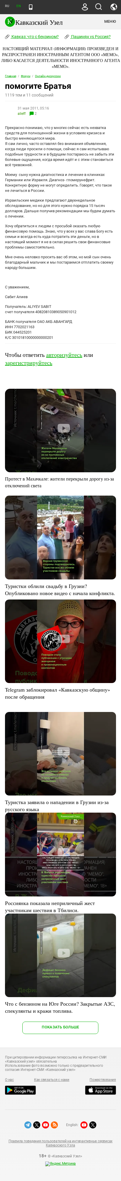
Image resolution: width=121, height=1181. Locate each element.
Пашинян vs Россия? (90, 36)
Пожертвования (103, 1080)
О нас (9, 1080)
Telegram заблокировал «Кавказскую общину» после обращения (57, 693)
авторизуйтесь (64, 355)
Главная (10, 76)
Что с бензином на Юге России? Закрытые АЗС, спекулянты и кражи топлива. (60, 1007)
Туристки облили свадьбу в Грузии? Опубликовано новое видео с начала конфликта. (60, 589)
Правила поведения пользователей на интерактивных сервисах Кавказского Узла (60, 1143)
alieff (22, 114)
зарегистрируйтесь (28, 363)
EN (18, 6)
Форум (25, 76)
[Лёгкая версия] (30, 7)
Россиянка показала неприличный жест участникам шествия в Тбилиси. (50, 906)
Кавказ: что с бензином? (35, 36)
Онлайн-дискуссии (48, 76)
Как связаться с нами (51, 1080)
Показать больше (60, 1027)
